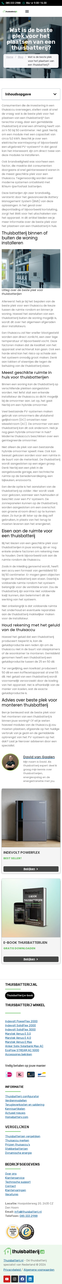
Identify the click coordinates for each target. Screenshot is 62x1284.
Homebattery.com (16, 1117)
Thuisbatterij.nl (13, 1260)
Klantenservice (14, 1177)
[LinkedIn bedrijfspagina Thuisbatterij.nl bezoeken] (30, 1279)
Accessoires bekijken (18, 1054)
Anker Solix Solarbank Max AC (24, 1046)
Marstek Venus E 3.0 (18, 1033)
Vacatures (11, 1194)
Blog (20, 57)
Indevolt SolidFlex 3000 (20, 1029)
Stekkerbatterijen (16, 1148)
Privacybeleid (12, 1269)
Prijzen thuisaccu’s (17, 1144)
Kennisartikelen (15, 1108)
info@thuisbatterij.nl (28, 1211)
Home (9, 57)
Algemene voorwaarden (39, 1269)
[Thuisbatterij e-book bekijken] (31, 908)
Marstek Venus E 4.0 (18, 1037)
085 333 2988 (29, 1216)
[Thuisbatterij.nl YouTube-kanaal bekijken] (6, 1279)
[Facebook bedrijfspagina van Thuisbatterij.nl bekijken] (22, 1279)
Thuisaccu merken (17, 1140)
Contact (10, 1186)
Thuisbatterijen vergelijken (22, 1136)
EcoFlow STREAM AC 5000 (22, 1050)
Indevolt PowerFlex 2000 (21, 1021)
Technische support (18, 1182)
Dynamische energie (18, 1153)
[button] (27, 11)
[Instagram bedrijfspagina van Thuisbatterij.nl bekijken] (14, 1279)
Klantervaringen (15, 1190)
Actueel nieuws (15, 1113)
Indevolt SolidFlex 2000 (20, 1025)
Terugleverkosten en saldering (24, 1104)
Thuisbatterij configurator (22, 1096)
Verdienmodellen (16, 1100)
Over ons (11, 1173)
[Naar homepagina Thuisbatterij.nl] (10, 11)
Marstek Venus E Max (18, 1042)
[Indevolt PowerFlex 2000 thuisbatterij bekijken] (31, 818)
